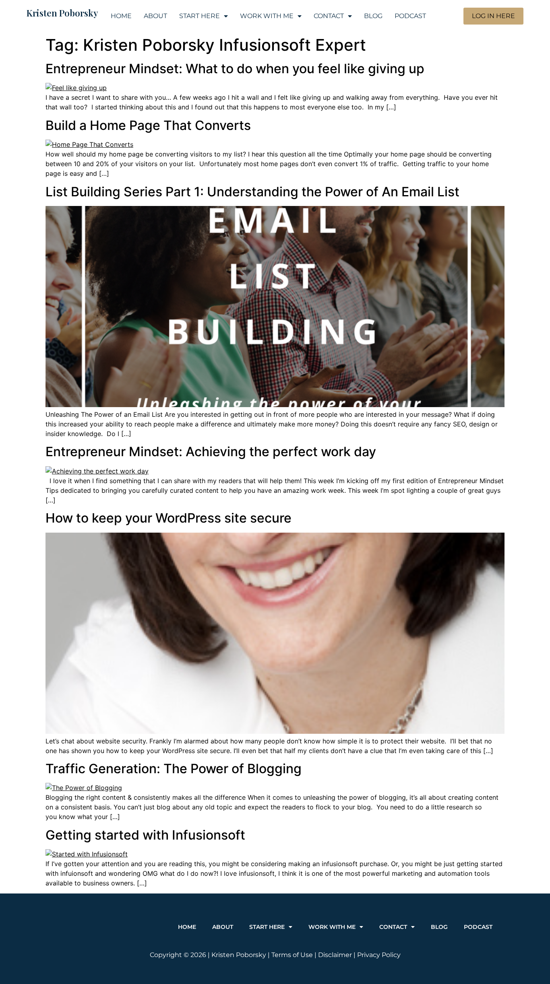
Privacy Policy (379, 955)
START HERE (199, 16)
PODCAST (410, 16)
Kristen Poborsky (62, 13)
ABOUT (155, 16)
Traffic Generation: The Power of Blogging (173, 768)
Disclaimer (335, 955)
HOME (121, 16)
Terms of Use (292, 955)
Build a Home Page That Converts (148, 125)
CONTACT (329, 16)
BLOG (373, 16)
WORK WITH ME (267, 16)
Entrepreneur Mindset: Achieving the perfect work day (210, 451)
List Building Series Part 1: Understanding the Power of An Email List (252, 192)
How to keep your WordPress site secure (168, 518)
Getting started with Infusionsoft (145, 835)
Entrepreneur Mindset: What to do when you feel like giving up (234, 68)
